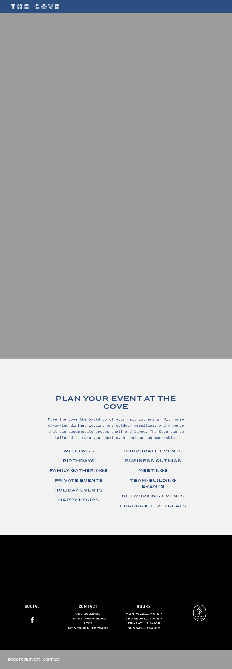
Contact (51, 659)
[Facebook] (32, 620)
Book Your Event (24, 659)
